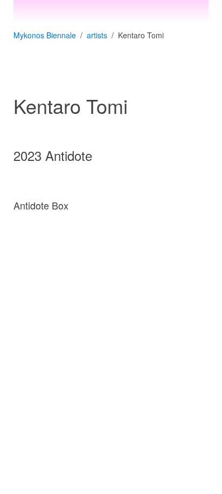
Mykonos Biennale (44, 35)
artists (97, 35)
